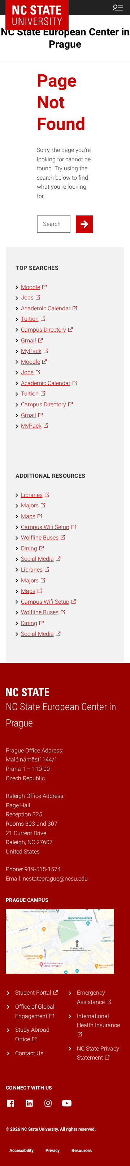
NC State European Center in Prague (65, 38)
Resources (82, 1150)
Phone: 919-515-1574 (33, 869)
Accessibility (21, 1150)
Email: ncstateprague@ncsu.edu (47, 878)
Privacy (53, 1150)
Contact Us (29, 1053)
